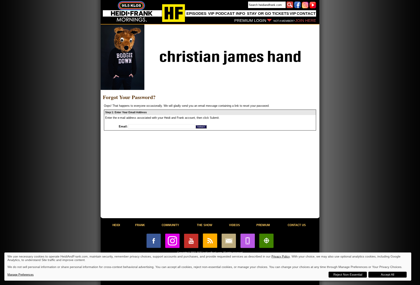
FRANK (140, 225)
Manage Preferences (20, 274)
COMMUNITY (170, 225)
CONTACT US (297, 225)
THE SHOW (204, 225)
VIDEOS (234, 225)
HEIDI (116, 225)
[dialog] (207, 266)
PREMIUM (263, 225)
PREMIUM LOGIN (250, 20)
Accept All (387, 274)
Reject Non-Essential (347, 274)
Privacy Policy (280, 256)
